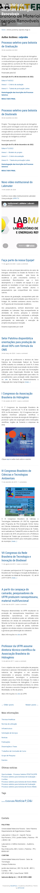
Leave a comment (22, 264)
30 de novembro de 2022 (9, 50)
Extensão (10, 801)
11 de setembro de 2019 (9, 482)
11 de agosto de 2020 (9, 264)
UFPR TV (16, 198)
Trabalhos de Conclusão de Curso (14, 751)
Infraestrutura (7, 728)
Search (36, 24)
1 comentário (22, 482)
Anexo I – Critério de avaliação (12, 84)
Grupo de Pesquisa (8, 756)
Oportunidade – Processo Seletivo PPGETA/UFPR (19, 774)
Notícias (4, 737)
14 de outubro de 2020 (9, 190)
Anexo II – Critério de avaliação (13, 156)
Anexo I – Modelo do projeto (12, 152)
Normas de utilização (9, 724)
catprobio (23, 37)
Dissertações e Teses (9, 746)
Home (3, 30)
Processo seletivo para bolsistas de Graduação (18, 784)
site (6, 379)
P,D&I (28, 801)
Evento (3, 801)
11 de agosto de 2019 (9, 564)
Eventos (4, 760)
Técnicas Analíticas (8, 719)
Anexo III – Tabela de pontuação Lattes (16, 160)
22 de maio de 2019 (8, 604)
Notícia (19, 801)
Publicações (6, 742)
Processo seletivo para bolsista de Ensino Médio (19, 782)
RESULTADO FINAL (9, 99)
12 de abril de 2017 (8, 661)
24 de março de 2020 (8, 353)
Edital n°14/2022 (7, 80)
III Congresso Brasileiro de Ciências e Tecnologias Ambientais (16, 474)
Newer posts (32, 705)
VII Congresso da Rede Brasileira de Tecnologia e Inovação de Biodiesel (16, 556)
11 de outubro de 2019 (9, 401)
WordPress (13, 886)
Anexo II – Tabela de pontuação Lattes (16, 88)
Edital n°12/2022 (7, 148)
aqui (8, 459)
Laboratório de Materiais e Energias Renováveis (17, 9)
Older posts (8, 705)
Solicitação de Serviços (10, 733)
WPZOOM (21, 888)
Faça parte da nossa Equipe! (18, 260)
